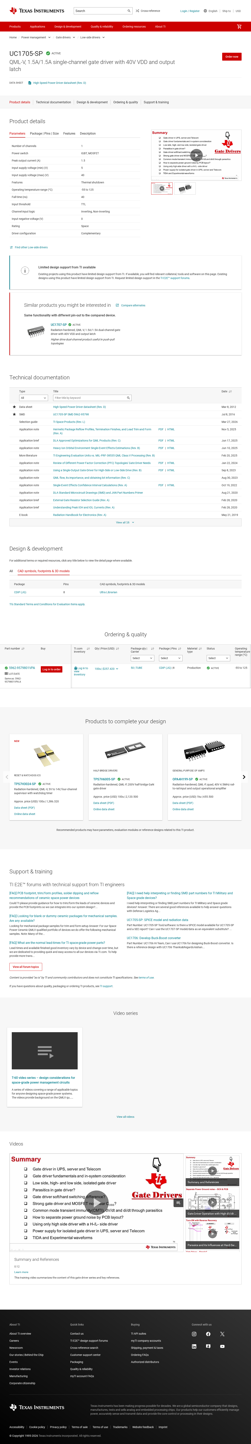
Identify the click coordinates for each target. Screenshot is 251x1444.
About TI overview (20, 1333)
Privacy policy (58, 1427)
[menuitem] (239, 26)
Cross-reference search (84, 1347)
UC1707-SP (59, 325)
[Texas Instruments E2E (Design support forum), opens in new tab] (208, 1347)
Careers (14, 1340)
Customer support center (85, 1354)
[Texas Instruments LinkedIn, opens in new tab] (194, 1347)
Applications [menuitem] (37, 26)
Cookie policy (37, 1427)
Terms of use (100, 1427)
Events (13, 1362)
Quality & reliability (81, 1369)
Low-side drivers (90, 37)
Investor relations (20, 1369)
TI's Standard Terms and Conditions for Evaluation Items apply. (47, 604)
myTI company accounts (146, 1340)
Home (13, 37)
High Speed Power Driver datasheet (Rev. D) (59, 82)
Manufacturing (18, 1376)
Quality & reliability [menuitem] (102, 26)
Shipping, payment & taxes (147, 1347)
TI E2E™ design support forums (89, 1340)
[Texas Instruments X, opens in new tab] (222, 1335)
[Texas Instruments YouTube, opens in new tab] (222, 1347)
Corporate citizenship (22, 1383)
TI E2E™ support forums (174, 278)
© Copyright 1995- (23, 1435)
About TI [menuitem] (160, 26)
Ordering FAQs (140, 1354)
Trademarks (120, 1427)
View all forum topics (26, 966)
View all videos (125, 1116)
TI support (106, 986)
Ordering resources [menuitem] (134, 26)
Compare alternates (133, 305)
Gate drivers (63, 37)
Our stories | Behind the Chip (26, 1354)
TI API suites (138, 1333)
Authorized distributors (145, 1362)
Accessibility (16, 1427)
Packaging (76, 1362)
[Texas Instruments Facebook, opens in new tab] (208, 1335)
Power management (33, 37)
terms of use (146, 977)
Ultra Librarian (108, 592)
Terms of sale (80, 1427)
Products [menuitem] (15, 26)
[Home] (36, 10)
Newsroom (16, 1347)
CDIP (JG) (20, 592)
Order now (232, 56)
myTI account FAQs (82, 1376)
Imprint (163, 1427)
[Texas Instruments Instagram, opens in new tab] (194, 1335)
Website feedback (143, 1427)
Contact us (77, 1333)
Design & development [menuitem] (68, 26)
